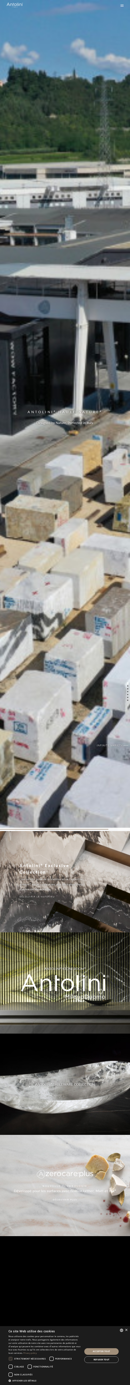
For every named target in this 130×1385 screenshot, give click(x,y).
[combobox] (121, 1330)
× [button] (126, 1330)
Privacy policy (30, 1353)
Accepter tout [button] (101, 1351)
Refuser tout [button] (102, 1359)
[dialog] (65, 1355)
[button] (44, 1380)
